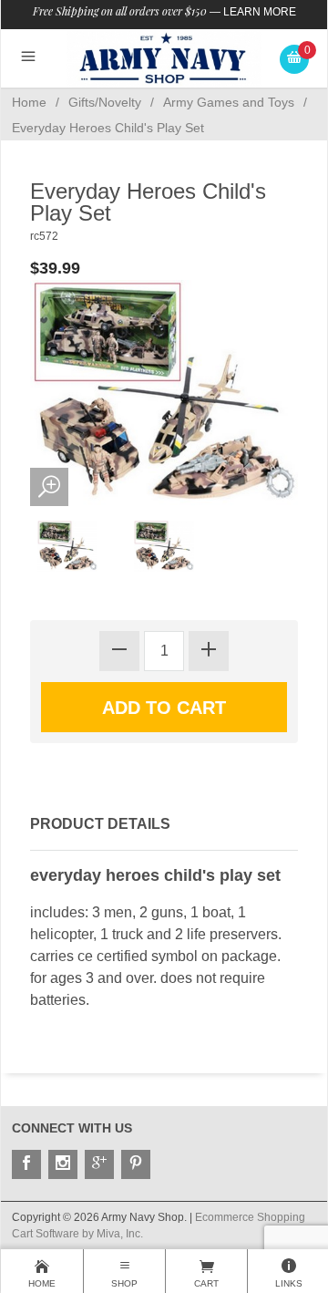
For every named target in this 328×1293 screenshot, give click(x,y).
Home (29, 102)
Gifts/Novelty (104, 102)
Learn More (259, 11)
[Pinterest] (135, 1164)
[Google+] (99, 1164)
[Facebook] (26, 1164)
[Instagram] (62, 1164)
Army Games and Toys (228, 102)
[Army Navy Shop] (164, 58)
